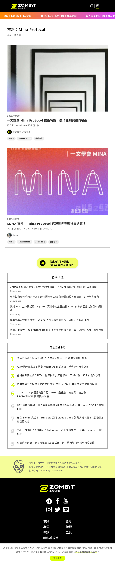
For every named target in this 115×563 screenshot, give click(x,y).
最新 (69, 521)
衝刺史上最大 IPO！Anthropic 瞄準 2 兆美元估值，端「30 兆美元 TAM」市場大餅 (56, 329)
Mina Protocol (25, 138)
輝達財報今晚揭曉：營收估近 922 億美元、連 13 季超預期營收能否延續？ (58, 384)
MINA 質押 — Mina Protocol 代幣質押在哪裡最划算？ (46, 224)
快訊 (46, 521)
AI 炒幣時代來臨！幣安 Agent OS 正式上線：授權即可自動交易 (53, 366)
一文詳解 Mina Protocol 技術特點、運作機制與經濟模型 (47, 120)
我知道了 (57, 558)
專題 (46, 532)
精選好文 (39, 138)
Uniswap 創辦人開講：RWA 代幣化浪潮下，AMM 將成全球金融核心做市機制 (53, 286)
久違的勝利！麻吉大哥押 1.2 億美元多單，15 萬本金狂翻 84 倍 (52, 358)
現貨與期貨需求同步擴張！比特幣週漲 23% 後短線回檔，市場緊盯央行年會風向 (54, 296)
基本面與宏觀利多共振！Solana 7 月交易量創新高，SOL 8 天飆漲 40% (50, 320)
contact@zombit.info (51, 470)
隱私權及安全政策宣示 (86, 551)
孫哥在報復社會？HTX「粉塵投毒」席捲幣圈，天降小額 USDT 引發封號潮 (59, 375)
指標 (69, 527)
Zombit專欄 (40, 242)
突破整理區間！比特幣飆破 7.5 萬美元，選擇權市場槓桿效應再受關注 (56, 442)
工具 (69, 532)
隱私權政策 (51, 538)
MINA (11, 138)
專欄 (46, 527)
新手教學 (53, 242)
